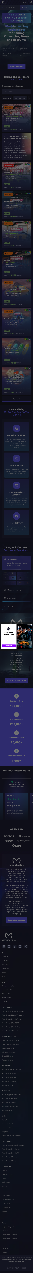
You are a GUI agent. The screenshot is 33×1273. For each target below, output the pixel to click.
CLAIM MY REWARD (8, 645)
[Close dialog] (31, 625)
